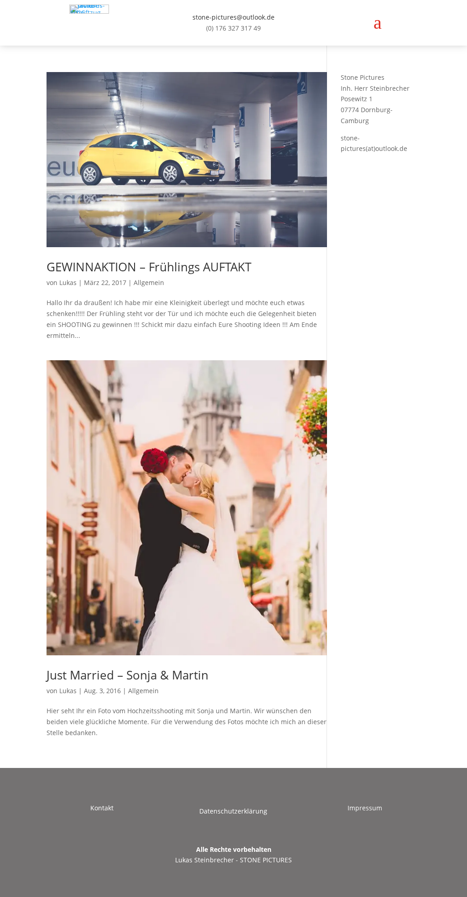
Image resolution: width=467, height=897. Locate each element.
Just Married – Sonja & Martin (127, 675)
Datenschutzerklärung (233, 811)
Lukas (68, 282)
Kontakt (102, 808)
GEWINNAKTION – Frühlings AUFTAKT (149, 267)
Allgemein (149, 282)
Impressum (365, 808)
